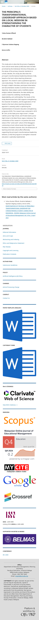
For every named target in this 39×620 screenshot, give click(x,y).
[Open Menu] (2, 2)
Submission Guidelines (10, 265)
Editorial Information (9, 232)
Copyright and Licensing (10, 250)
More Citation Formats (9, 189)
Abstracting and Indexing (11, 239)
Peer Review (7, 247)
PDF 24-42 (7, 143)
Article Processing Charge (11, 287)
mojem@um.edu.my (21, 576)
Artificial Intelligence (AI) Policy (12, 276)
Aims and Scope (8, 236)
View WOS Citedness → (10, 405)
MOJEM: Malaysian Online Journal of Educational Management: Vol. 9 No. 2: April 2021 (21, 215)
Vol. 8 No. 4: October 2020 (22, 6)
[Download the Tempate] (19, 342)
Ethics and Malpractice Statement (13, 243)
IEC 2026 (5, 555)
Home (3, 6)
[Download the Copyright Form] (19, 379)
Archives (10, 6)
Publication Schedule (9, 254)
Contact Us (6, 298)
